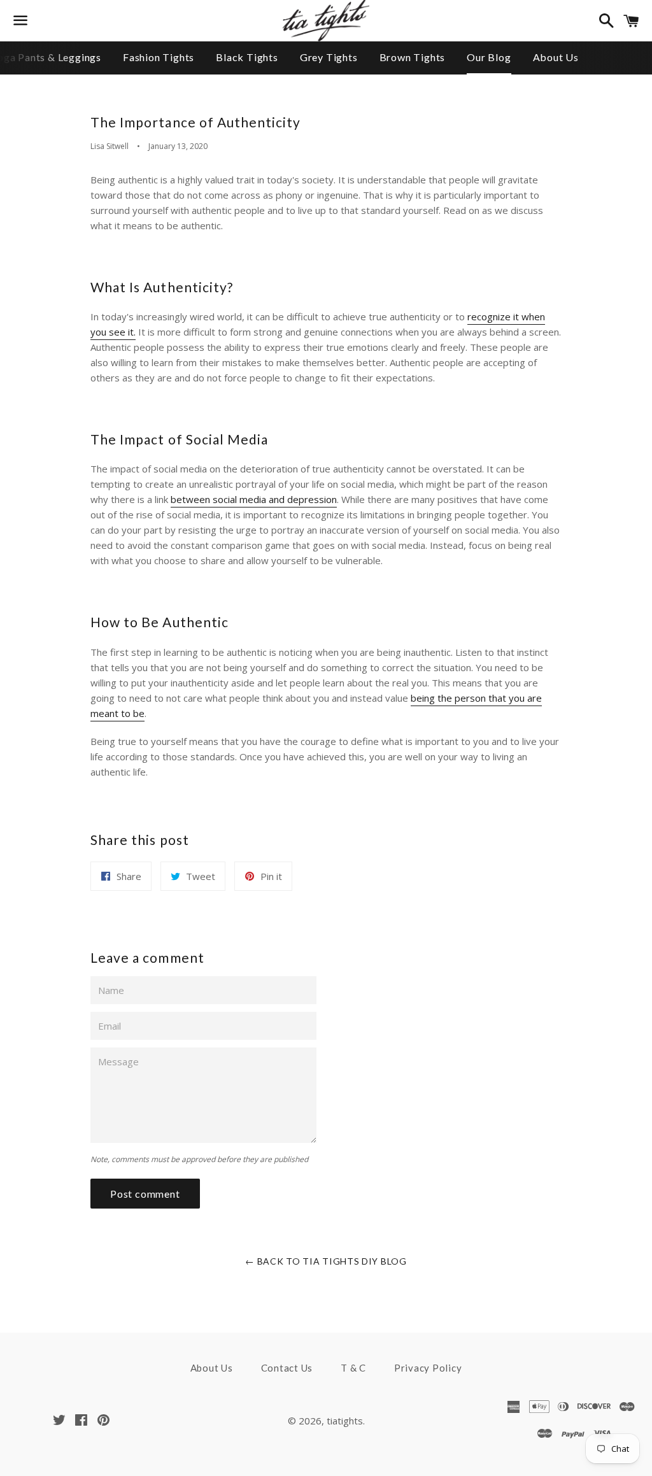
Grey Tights (329, 57)
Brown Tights (412, 57)
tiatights (345, 1420)
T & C (353, 1367)
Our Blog (489, 57)
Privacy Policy (428, 1367)
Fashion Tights (158, 57)
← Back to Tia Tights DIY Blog (325, 1261)
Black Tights (247, 57)
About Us (556, 57)
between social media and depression (254, 499)
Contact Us (287, 1367)
